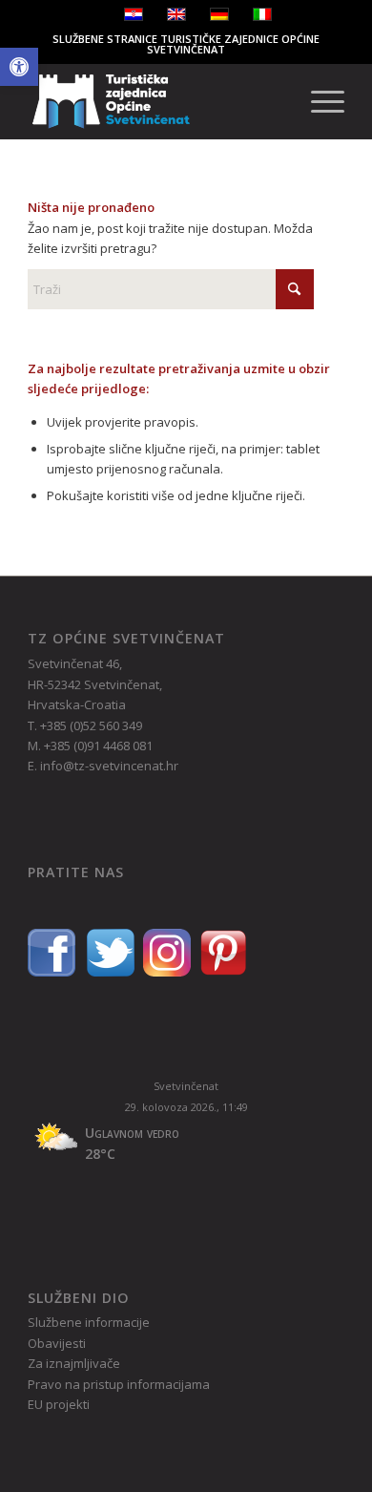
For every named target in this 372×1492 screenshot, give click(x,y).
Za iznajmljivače (74, 1363)
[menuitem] (318, 101)
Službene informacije (89, 1322)
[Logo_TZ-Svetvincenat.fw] (154, 101)
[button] (19, 67)
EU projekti (59, 1404)
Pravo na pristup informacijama (119, 1384)
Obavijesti (57, 1343)
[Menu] (318, 101)
